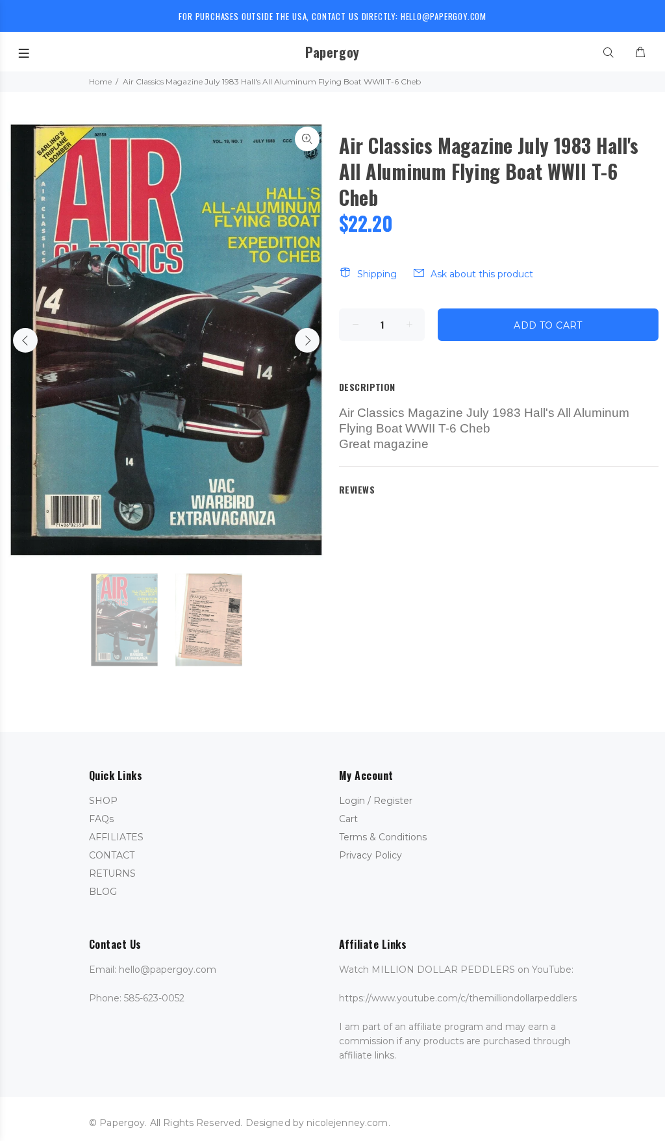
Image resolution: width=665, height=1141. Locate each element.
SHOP (103, 801)
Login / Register (375, 801)
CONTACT (111, 855)
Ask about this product (482, 274)
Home (100, 81)
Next (307, 340)
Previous (25, 340)
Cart (348, 819)
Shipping (377, 274)
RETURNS (112, 873)
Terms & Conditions (383, 837)
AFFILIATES (116, 837)
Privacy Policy (370, 855)
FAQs (101, 819)
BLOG (103, 891)
